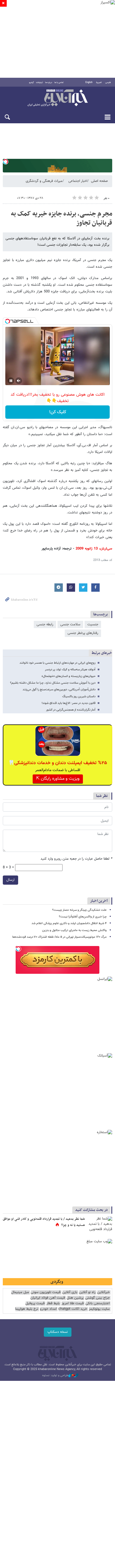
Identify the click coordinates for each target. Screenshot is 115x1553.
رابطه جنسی (45, 624)
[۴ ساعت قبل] (99, 1224)
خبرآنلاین (57, 98)
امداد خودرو (48, 1309)
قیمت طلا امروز (72, 1303)
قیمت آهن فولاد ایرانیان (47, 1298)
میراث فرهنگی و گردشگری (44, 181)
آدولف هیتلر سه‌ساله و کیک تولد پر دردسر (70, 669)
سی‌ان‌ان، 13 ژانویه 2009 (94, 548)
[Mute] (18, 380)
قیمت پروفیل (35, 1303)
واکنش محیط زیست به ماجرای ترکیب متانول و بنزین (74, 930)
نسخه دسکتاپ (57, 1332)
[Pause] (11, 380)
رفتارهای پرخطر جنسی (83, 633)
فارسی (108, 82)
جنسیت (92, 624)
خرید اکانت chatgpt (72, 1309)
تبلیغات (39, 82)
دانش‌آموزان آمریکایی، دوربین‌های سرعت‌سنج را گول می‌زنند (59, 689)
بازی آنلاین (69, 1292)
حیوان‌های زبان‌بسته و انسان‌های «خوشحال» (68, 676)
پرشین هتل (75, 1298)
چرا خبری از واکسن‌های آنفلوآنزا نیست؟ (83, 916)
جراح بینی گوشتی (97, 1298)
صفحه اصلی (99, 181)
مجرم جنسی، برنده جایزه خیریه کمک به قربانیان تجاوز (61, 218)
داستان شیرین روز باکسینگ (78, 696)
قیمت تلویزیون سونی (46, 1292)
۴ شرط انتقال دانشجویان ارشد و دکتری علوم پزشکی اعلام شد (69, 923)
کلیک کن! (57, 412)
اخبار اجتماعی (77, 181)
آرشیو (31, 82)
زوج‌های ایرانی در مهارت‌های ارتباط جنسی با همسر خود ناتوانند (57, 663)
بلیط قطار (53, 1303)
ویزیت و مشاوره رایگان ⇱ (58, 778)
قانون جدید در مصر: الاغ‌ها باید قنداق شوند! (68, 703)
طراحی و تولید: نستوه (55, 1375)
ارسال (10, 880)
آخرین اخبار (99, 901)
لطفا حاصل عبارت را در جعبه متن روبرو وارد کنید (76, 859)
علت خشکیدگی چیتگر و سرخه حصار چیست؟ (79, 910)
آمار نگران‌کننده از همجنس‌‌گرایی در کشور (70, 709)
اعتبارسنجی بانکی (97, 1303)
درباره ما (48, 82)
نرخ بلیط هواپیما (26, 1309)
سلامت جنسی (70, 624)
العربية (99, 82)
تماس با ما (59, 82)
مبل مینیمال (20, 1292)
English (88, 82)
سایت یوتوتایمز (99, 1309)
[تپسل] (5, 161)
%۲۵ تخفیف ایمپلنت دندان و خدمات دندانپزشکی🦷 (57, 763)
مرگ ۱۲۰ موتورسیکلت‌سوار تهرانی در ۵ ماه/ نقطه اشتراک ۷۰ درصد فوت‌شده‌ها (59, 937)
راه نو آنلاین (87, 1292)
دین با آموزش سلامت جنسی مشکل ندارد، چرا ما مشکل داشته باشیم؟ (52, 683)
